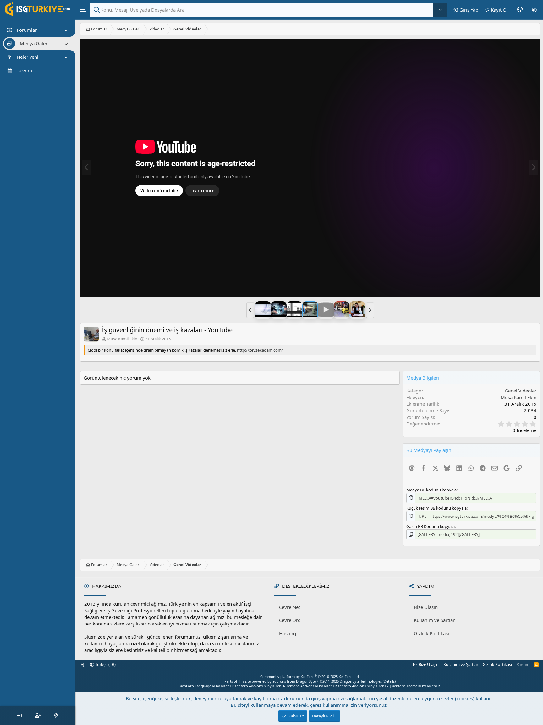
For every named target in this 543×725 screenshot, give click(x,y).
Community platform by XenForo (310, 676)
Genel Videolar (520, 390)
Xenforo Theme (416, 686)
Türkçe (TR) (105, 664)
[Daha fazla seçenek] (440, 10)
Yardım (523, 664)
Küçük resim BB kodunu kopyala (436, 508)
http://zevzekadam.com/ (260, 350)
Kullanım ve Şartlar (434, 620)
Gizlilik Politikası (431, 633)
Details (389, 681)
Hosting (287, 633)
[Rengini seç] (520, 9)
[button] (534, 9)
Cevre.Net (289, 607)
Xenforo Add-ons (260, 686)
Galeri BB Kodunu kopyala (430, 526)
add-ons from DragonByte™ (295, 681)
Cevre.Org (290, 620)
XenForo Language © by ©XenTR (207, 686)
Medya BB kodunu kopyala (431, 490)
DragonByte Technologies (361, 681)
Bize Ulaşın (426, 607)
